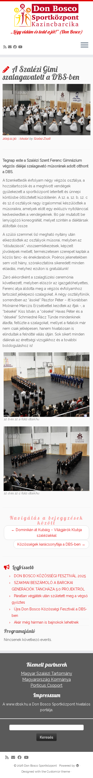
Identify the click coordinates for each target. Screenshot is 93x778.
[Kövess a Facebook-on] (15, 47)
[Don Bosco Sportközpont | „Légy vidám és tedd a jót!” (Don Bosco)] (46, 15)
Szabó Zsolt (42, 138)
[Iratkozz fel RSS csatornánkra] (5, 47)
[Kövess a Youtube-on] (21, 47)
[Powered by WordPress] (77, 765)
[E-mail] (10, 47)
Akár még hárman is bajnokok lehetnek (46, 622)
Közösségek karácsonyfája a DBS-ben (51, 544)
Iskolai (24, 138)
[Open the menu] (84, 45)
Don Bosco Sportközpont (40, 765)
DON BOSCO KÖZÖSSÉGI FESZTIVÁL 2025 (50, 576)
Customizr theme (58, 771)
